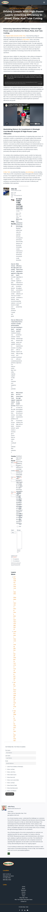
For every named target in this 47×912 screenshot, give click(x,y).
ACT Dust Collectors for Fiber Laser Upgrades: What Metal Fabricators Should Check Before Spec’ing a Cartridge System (14, 603)
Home (23, 886)
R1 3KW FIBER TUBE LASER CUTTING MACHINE (20, 203)
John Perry (11, 806)
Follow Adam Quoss (11, 774)
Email (6, 761)
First (12, 466)
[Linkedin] (25, 910)
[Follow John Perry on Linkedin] (9, 853)
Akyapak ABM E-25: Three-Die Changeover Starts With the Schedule (14, 725)
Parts (23, 895)
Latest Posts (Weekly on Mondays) (15, 766)
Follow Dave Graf (11, 777)
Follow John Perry (11, 772)
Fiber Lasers (12, 8)
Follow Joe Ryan (11, 769)
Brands (23, 892)
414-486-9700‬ (7, 878)
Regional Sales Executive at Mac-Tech (15, 36)
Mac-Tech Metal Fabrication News (23, 899)
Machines (23, 890)
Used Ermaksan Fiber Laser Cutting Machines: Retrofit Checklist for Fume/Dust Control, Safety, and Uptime (14, 656)
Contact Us (23, 901)
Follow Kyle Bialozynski (12, 788)
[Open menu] (44, 2)
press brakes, (25, 39)
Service (23, 894)
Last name (7, 755)
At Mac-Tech (6, 172)
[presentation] (6, 191)
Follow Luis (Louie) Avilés (13, 780)
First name (7, 750)
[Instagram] (22, 910)
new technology (29, 172)
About (23, 888)
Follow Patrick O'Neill (12, 785)
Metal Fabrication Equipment (23, 8)
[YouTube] (27, 910)
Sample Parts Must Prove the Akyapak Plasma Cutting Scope (14, 695)
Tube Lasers (35, 8)
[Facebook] (19, 910)
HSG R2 (14, 189)
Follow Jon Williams (11, 790)
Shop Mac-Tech (23, 897)
